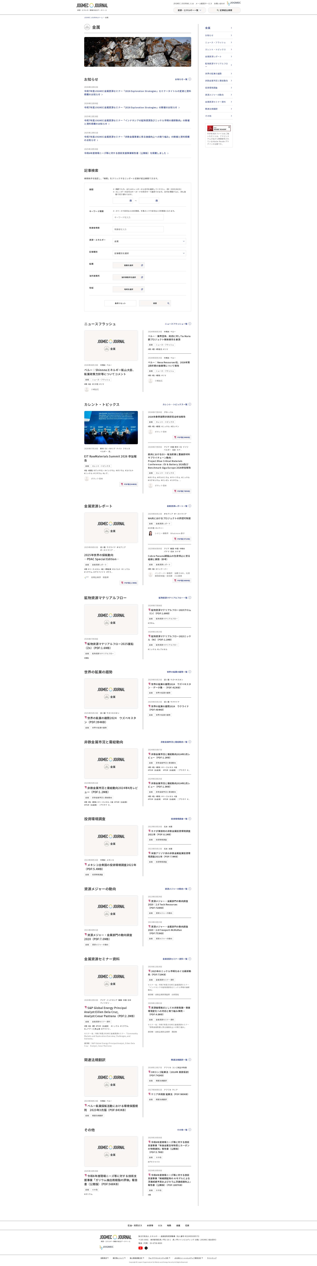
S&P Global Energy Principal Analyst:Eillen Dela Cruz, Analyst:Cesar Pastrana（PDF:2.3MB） (110, 1012)
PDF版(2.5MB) (129, 583)
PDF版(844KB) (129, 485)
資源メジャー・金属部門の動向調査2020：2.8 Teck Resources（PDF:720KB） (168, 904)
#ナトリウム (175, 477)
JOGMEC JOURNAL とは (183, 3)
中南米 (103, 365)
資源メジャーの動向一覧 (176, 888)
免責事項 (105, 1258)
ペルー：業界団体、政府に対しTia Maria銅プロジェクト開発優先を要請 (169, 337)
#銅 (85, 384)
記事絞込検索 (226, 10)
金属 (87, 379)
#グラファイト (99, 572)
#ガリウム (120, 470)
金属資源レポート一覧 (177, 505)
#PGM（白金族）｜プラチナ (95, 805)
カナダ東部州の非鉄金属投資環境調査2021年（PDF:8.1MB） (169, 832)
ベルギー (103, 451)
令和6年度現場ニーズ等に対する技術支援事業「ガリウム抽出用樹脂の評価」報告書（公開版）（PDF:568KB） (110, 1180)
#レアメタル (162, 649)
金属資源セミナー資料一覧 (175, 958)
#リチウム (97, 473)
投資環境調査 (97, 874)
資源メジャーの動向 (100, 944)
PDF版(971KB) (182, 539)
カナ (178, 450)
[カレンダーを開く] (130, 201)
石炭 (187, 1225)
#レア (105, 473)
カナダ (177, 551)
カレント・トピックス (101, 466)
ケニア (175, 1089)
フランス (126, 448)
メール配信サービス (204, 3)
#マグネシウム (154, 480)
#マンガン (165, 480)
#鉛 (153, 375)
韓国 (172, 548)
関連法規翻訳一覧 (179, 1059)
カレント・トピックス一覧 (175, 404)
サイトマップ (212, 1258)
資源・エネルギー (97, 239)
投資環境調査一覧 (179, 818)
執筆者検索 (94, 227)
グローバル (168, 412)
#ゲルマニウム (163, 477)
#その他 (95, 384)
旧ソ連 (103, 547)
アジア (166, 447)
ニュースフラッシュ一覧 (176, 323)
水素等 (150, 1225)
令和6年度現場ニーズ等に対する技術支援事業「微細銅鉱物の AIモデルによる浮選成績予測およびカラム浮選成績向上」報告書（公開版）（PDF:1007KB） (169, 1180)
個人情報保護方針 (137, 1258)
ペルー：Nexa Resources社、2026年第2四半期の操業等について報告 (169, 364)
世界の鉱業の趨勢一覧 (177, 671)
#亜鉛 (158, 375)
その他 (95, 1189)
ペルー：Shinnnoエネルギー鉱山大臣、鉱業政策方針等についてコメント (109, 372)
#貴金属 (108, 569)
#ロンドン (175, 426)
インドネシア (111, 1000)
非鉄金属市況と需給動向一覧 (174, 741)
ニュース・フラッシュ (101, 379)
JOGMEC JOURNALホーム (93, 17)
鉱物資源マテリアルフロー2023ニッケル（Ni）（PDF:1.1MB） (169, 638)
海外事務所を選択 (128, 277)
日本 (129, 1000)
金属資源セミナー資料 (101, 1021)
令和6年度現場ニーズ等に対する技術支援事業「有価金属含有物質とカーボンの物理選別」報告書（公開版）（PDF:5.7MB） (169, 1147)
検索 (155, 303)
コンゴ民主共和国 (179, 1067)
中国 (172, 447)
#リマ (101, 384)
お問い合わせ (219, 3)
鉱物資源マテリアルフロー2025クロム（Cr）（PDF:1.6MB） (169, 611)
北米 (174, 450)
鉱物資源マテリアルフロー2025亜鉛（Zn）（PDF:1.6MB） (108, 646)
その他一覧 (182, 1129)
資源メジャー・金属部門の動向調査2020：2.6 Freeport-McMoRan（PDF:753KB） (168, 930)
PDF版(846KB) (182, 438)
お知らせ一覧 (181, 79)
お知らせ (209, 35)
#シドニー (160, 528)
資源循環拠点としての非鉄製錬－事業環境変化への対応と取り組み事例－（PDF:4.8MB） (169, 1011)
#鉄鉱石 (159, 349)
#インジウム (110, 470)
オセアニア (121, 547)
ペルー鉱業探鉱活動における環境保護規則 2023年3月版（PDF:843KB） (111, 1108)
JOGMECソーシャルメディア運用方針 (188, 1258)
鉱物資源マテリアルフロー (103, 653)
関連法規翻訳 (97, 1115)
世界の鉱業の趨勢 (99, 727)
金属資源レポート (99, 564)
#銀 (153, 349)
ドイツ (119, 448)
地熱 (169, 1225)
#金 (89, 384)
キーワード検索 (96, 211)
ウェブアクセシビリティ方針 (159, 1258)
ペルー (109, 365)
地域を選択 (128, 289)
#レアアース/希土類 (92, 1029)
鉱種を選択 (128, 265)
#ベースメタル (94, 569)
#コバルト (129, 470)
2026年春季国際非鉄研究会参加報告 (167, 416)
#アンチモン (99, 470)
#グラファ (105, 1029)
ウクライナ (111, 547)
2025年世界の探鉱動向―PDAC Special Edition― (101, 557)
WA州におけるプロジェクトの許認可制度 (169, 518)
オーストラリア (106, 550)
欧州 (102, 448)
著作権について (119, 1258)
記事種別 (93, 251)
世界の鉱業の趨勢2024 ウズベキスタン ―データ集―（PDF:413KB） (169, 685)
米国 (170, 826)
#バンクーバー (162, 569)
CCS (160, 1225)
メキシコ (110, 860)
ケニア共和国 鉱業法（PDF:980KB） (170, 1094)
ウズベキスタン (113, 713)
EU (106, 448)
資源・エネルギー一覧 (188, 10)
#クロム (151, 623)
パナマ (166, 551)
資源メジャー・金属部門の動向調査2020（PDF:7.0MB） (108, 937)
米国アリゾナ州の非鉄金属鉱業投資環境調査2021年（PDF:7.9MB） (169, 855)
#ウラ (108, 572)
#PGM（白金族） (121, 802)
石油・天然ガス (135, 1225)
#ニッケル (88, 473)
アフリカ (167, 1067)
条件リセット (120, 303)
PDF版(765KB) (182, 491)
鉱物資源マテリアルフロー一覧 (173, 597)
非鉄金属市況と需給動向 (102, 797)
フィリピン (104, 1003)
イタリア (112, 448)
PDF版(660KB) (182, 581)
